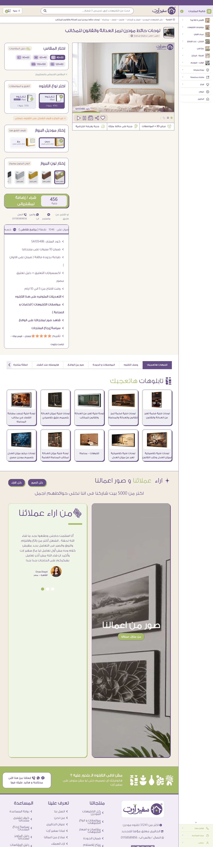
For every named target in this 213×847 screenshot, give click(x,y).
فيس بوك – (16, 336)
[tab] (157, 365)
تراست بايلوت (57, 344)
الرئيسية (169, 20)
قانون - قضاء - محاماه (113, 20)
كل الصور (37, 482)
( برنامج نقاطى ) (48, 229)
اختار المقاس (54, 48)
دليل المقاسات (19, 48)
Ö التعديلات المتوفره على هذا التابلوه (39, 296)
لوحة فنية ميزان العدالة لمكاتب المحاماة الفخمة (55, 455)
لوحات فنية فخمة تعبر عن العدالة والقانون (157, 415)
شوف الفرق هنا (17, 130)
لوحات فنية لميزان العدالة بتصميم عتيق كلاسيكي (55, 415)
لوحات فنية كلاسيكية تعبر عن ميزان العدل (123, 455)
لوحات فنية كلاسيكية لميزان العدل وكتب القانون (157, 455)
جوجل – (26, 336)
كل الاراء (16, 482)
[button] (52, 589)
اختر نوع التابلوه (52, 86)
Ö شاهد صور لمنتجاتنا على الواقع (41, 320)
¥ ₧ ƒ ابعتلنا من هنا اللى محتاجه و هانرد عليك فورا (26, 780)
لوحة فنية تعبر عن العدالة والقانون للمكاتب (89, 415)
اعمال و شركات (133, 20)
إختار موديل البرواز (50, 130)
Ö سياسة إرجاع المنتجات (48, 328)
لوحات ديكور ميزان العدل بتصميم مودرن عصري (21, 455)
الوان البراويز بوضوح (19, 163)
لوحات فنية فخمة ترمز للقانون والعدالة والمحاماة (123, 415)
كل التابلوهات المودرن (153, 20)
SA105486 (80, 109)
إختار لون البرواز (53, 163)
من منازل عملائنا (131, 636)
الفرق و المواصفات (19, 86)
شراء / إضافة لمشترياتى (25, 200)
